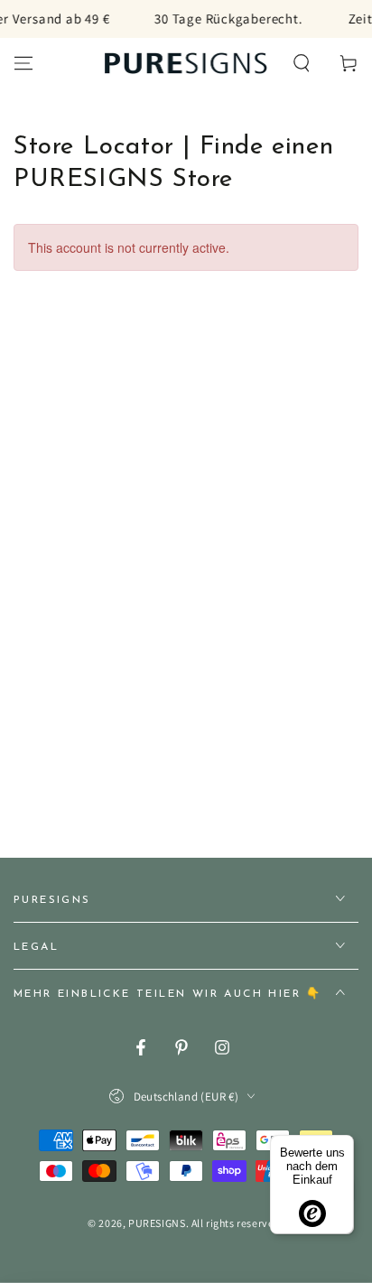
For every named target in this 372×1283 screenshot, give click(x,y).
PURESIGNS (156, 1223)
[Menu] (23, 63)
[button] (301, 63)
